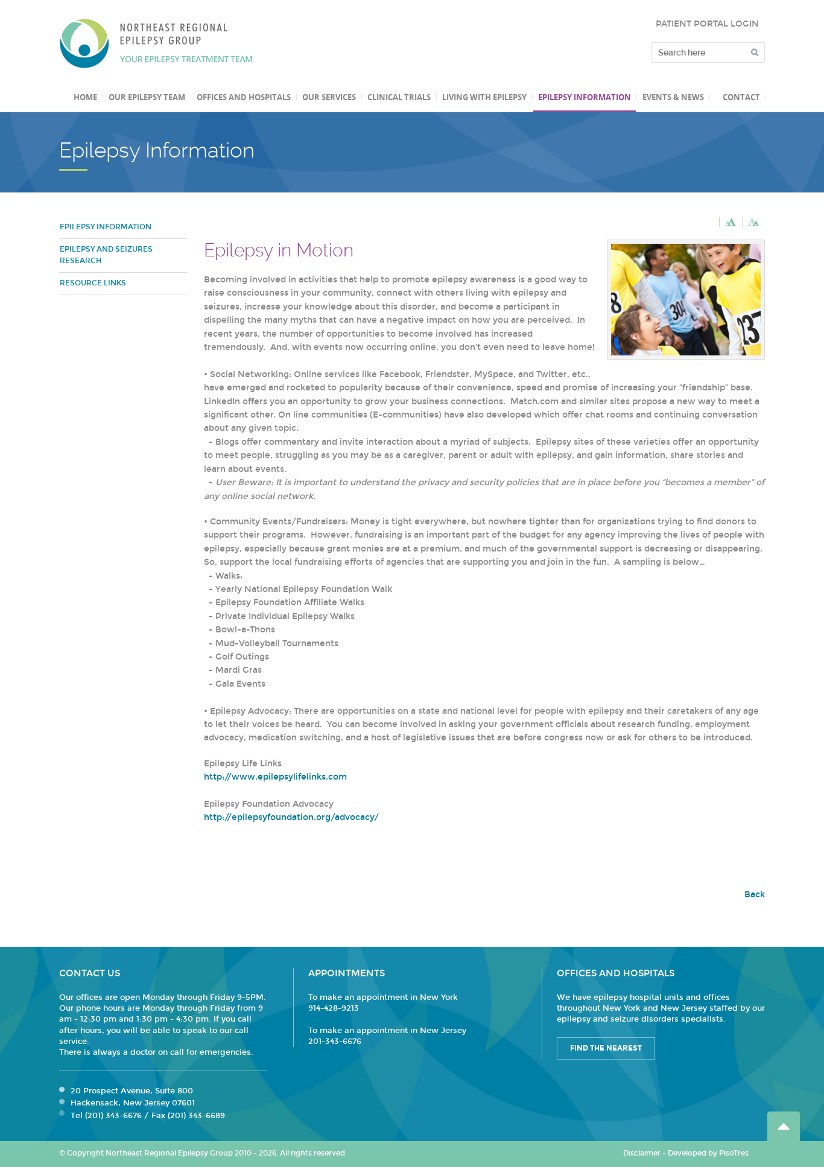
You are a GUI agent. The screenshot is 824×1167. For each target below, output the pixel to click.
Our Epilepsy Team (147, 97)
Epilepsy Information (584, 97)
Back (754, 894)
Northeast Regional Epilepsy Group (156, 43)
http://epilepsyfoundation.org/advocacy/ (291, 817)
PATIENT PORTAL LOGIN (707, 24)
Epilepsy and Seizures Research (106, 255)
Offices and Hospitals (244, 97)
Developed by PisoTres (708, 1153)
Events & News (673, 97)
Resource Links (93, 283)
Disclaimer (642, 1153)
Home (85, 97)
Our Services (329, 97)
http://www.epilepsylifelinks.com (275, 777)
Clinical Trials (399, 97)
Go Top (783, 1126)
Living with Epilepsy (484, 97)
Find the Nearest (606, 1048)
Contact (741, 97)
